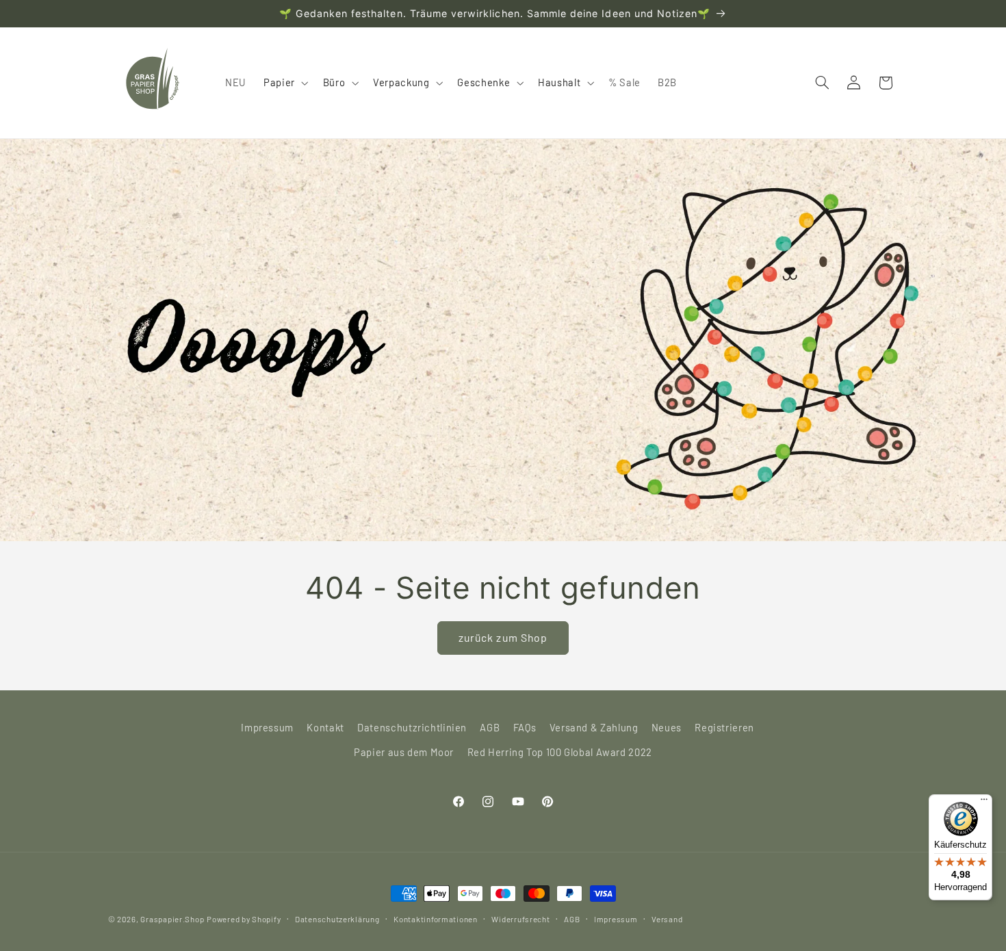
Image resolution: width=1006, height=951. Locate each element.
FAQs (525, 727)
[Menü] (984, 802)
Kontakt (325, 727)
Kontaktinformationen (436, 919)
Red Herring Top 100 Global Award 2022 (559, 752)
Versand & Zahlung (594, 727)
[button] (284, 83)
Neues (667, 727)
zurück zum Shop (503, 637)
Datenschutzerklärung (337, 919)
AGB (490, 727)
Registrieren (724, 727)
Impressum (267, 727)
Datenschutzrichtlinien (412, 727)
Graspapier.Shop (172, 919)
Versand (667, 919)
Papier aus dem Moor (404, 752)
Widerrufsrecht (520, 919)
